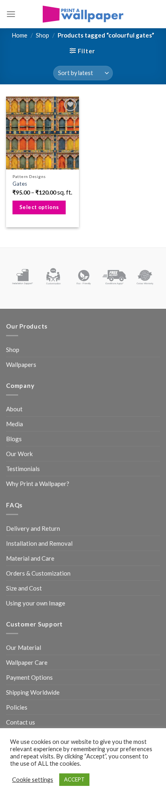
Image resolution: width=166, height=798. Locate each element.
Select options (39, 207)
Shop (42, 35)
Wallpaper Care (27, 662)
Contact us (20, 722)
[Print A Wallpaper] (83, 14)
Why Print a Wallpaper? (37, 483)
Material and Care (30, 558)
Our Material (23, 647)
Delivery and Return (33, 528)
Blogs (14, 438)
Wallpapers (21, 364)
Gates (19, 183)
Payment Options (29, 677)
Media (14, 423)
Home (19, 35)
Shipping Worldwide (33, 692)
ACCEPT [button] (74, 779)
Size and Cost (24, 588)
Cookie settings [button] (32, 779)
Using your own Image (35, 603)
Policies (16, 707)
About (14, 409)
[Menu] (11, 14)
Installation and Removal (39, 543)
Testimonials (23, 468)
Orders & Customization (38, 573)
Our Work (19, 453)
